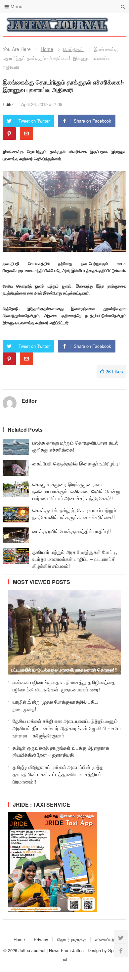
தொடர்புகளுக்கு (71, 939)
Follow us (95, 24)
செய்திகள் (73, 49)
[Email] (26, 133)
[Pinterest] (9, 133)
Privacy (41, 939)
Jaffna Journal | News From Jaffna (51, 950)
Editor (9, 104)
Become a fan (116, 24)
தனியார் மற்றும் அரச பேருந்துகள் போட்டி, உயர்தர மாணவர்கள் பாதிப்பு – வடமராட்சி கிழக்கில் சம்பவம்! (74, 558)
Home (47, 49)
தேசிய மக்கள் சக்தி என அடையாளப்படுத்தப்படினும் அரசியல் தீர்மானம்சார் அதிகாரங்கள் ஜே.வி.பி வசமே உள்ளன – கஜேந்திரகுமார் (67, 728)
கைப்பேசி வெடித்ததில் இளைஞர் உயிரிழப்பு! (76, 463)
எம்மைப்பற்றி (106, 939)
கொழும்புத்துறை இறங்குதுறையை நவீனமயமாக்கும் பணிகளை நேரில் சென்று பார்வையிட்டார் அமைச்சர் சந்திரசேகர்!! (76, 491)
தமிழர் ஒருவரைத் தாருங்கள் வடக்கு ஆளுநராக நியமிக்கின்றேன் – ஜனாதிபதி (61, 751)
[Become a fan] (120, 950)
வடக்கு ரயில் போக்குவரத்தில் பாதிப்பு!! (71, 530)
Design (95, 950)
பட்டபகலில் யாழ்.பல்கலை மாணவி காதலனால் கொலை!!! (64, 669)
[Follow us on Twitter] (120, 937)
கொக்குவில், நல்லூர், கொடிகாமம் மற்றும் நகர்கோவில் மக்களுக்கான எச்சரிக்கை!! (74, 513)
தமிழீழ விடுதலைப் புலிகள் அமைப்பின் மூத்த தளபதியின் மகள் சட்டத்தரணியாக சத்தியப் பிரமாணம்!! (58, 774)
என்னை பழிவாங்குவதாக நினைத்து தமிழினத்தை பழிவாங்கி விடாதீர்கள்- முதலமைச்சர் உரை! (64, 685)
